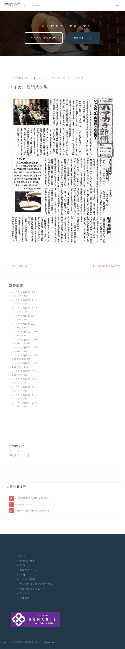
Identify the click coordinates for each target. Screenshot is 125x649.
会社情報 (24, 598)
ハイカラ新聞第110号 (25, 371)
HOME (23, 555)
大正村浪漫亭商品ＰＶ (32, 588)
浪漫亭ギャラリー (84, 37)
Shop (22, 574)
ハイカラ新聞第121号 (25, 292)
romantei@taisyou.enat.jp (32, 510)
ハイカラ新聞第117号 (25, 315)
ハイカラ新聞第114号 (25, 339)
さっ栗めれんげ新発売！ (106, 266)
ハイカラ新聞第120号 (25, 300)
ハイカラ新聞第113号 (25, 347)
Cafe (22, 565)
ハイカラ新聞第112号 (25, 355)
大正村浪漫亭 (24, 642)
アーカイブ (15, 451)
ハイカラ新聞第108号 (25, 387)
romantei (42, 78)
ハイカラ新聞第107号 (25, 395)
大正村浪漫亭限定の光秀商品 (36, 583)
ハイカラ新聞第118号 (25, 307)
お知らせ (60, 78)
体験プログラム (28, 570)
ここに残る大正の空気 (44, 37)
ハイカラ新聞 (76, 78)
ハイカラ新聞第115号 (25, 331)
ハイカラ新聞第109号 (25, 379)
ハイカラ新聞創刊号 (15, 266)
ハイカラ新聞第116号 (25, 323)
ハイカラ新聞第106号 (25, 402)
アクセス (24, 593)
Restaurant (26, 560)
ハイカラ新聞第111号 (25, 363)
